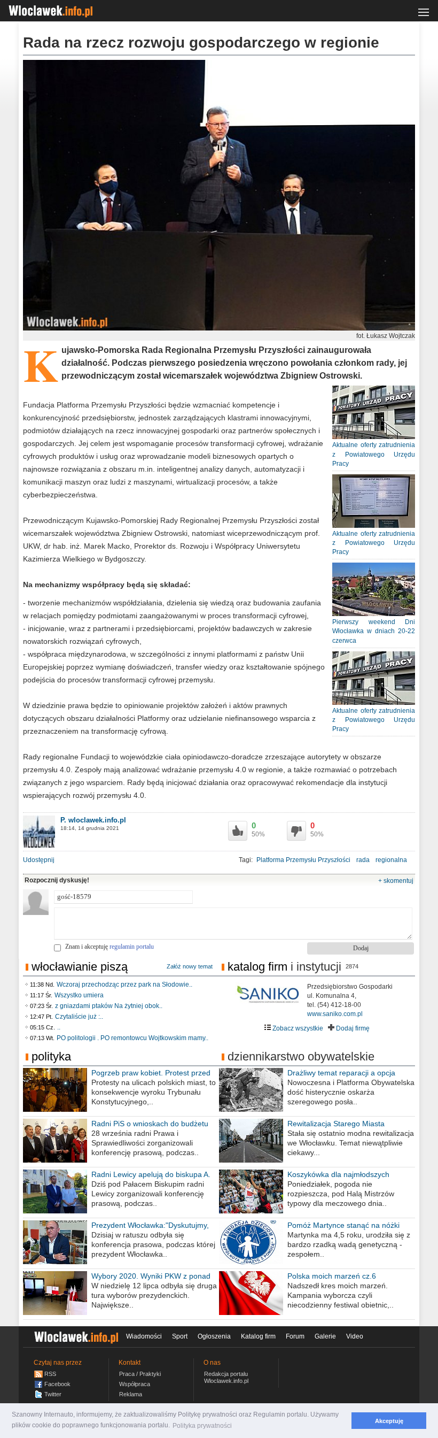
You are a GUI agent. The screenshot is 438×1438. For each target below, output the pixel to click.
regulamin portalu (132, 946)
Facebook (57, 1384)
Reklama (130, 1394)
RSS (50, 1374)
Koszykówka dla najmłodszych (338, 1174)
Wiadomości (144, 1336)
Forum (295, 1336)
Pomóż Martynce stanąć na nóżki (343, 1225)
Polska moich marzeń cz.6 (331, 1276)
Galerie (325, 1336)
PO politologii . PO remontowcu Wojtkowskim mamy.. (132, 1038)
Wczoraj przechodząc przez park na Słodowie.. (124, 984)
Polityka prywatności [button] (202, 1425)
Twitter (52, 1394)
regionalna (391, 860)
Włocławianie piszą (80, 966)
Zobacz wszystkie (297, 1028)
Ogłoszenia (214, 1336)
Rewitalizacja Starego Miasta (336, 1123)
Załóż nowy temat (190, 966)
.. (58, 1027)
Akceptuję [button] (389, 1421)
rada (363, 860)
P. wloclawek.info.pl (93, 820)
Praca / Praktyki (140, 1374)
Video (354, 1336)
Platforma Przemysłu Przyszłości (303, 860)
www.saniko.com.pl (335, 1014)
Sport (179, 1336)
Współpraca (134, 1384)
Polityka (51, 1056)
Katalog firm (257, 966)
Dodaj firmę (352, 1028)
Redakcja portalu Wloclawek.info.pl (226, 1377)
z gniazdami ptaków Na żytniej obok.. (108, 1006)
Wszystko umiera (79, 995)
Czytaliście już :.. (79, 1016)
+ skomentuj (395, 881)
